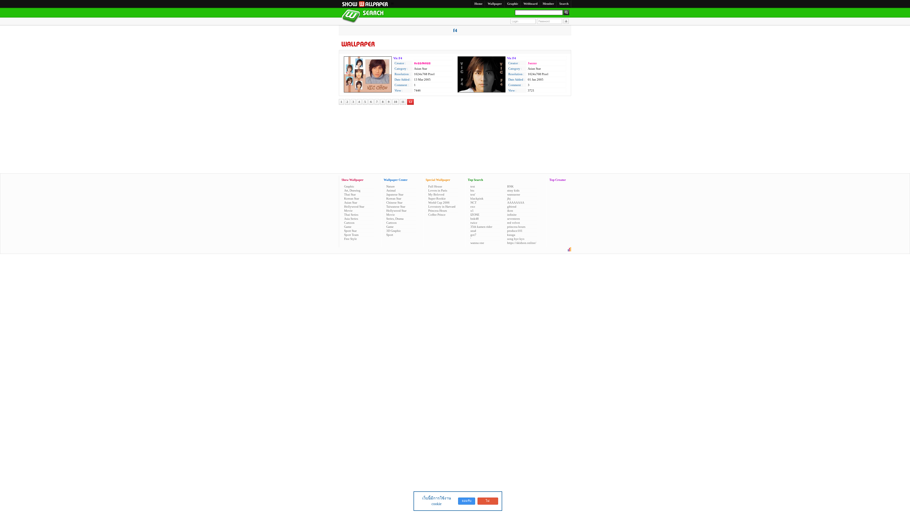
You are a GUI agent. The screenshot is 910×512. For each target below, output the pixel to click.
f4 (455, 30)
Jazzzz (532, 63)
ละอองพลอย (422, 63)
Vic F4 (397, 58)
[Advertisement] (430, 126)
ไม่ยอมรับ (487, 502)
